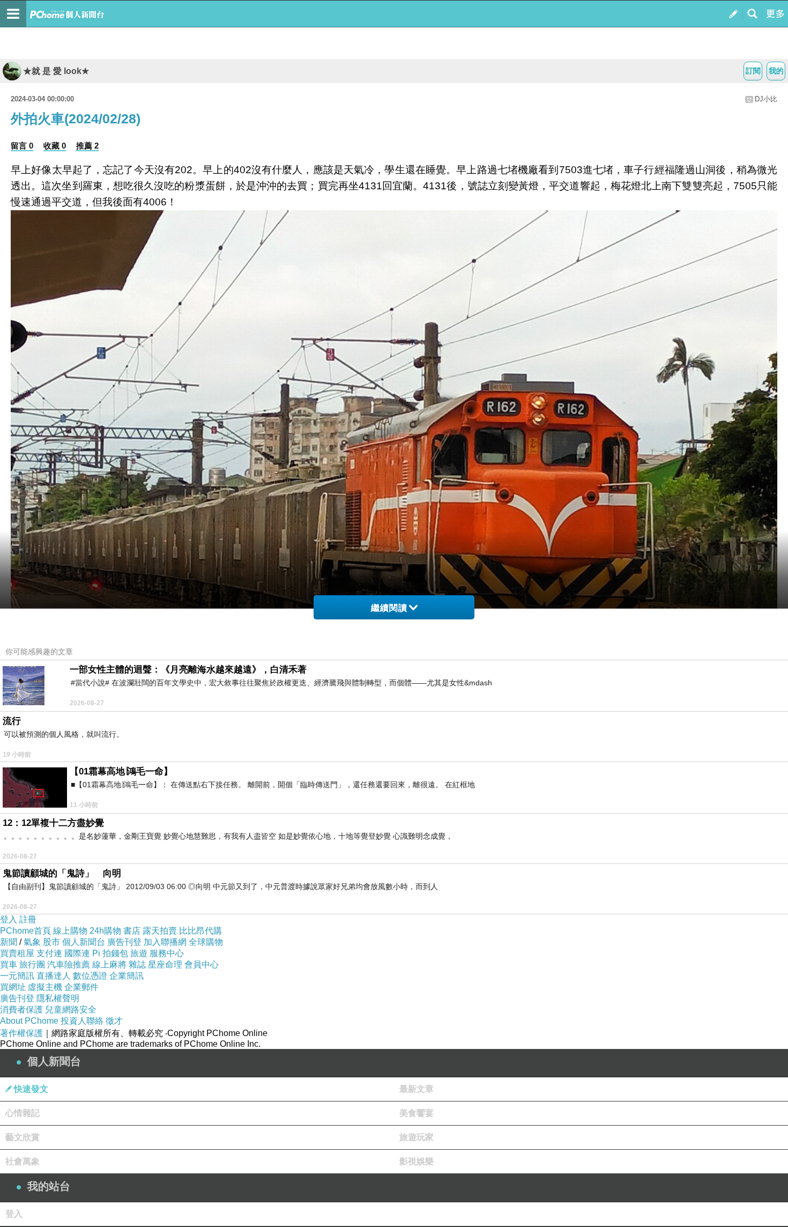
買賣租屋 (17, 953)
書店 (131, 930)
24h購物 (105, 930)
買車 (8, 964)
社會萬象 (22, 1161)
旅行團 (32, 964)
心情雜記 (22, 1113)
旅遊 (138, 953)
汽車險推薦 (68, 964)
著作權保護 (21, 1033)
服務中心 (167, 953)
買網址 (13, 987)
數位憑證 (90, 975)
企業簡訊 (126, 975)
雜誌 (137, 964)
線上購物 (70, 930)
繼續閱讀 (389, 607)
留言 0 (22, 145)
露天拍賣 (160, 930)
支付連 (49, 953)
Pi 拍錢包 (110, 953)
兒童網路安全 (70, 1009)
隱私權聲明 (57, 998)
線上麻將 (109, 964)
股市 (51, 942)
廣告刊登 (124, 942)
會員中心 (201, 964)
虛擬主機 (45, 987)
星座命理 (165, 964)
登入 (8, 919)
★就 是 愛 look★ (56, 71)
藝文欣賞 (22, 1137)
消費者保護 (21, 1009)
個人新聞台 (83, 942)
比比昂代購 (200, 930)
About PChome (29, 1020)
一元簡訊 (17, 975)
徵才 (114, 1020)
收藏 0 (54, 145)
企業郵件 (81, 987)
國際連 (77, 953)
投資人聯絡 (82, 1020)
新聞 (8, 942)
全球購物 (206, 942)
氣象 (32, 942)
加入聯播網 (165, 942)
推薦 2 (87, 145)
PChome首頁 (25, 930)
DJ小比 (766, 99)
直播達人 (53, 975)
